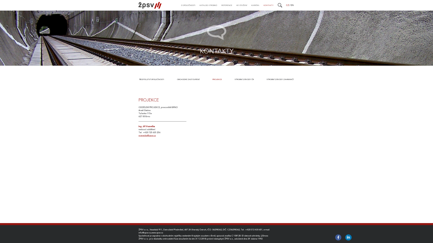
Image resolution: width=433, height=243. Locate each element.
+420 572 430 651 (254, 229)
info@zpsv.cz (145, 232)
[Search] (280, 5)
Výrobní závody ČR (244, 79)
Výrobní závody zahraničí (280, 79)
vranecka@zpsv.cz (147, 135)
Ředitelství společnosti (151, 79)
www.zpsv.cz (157, 232)
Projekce (217, 79)
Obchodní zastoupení (188, 79)
